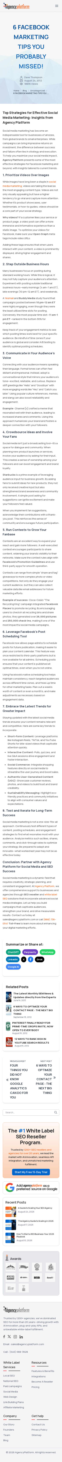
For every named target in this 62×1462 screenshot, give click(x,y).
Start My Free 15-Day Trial (31, 1172)
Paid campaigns (12, 1386)
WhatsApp (47, 952)
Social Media (10, 1391)
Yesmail (9, 298)
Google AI (13, 966)
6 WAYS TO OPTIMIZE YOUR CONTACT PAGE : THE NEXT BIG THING (33, 1010)
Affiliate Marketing (13, 1407)
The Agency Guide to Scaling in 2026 (36, 1221)
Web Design (10, 1396)
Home (16, 90)
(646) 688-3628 (18, 1352)
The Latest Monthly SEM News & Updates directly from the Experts (34, 995)
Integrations (39, 1376)
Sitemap (36, 1435)
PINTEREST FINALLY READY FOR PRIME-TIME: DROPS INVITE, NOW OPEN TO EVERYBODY (32, 1026)
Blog (25, 90)
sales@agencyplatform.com (27, 1344)
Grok (39, 959)
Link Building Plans (13, 1402)
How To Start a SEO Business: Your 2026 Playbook (35, 1235)
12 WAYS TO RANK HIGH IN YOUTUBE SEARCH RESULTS (32, 1040)
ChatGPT (13, 952)
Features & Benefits (43, 1371)
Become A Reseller (42, 1381)
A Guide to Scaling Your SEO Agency (35, 1208)
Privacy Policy (39, 1429)
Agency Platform (44, 886)
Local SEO (9, 1375)
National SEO (10, 1381)
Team (6, 1435)
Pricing (35, 1387)
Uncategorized (37, 90)
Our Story (8, 1424)
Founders (8, 1429)
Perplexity (30, 952)
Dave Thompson (33, 77)
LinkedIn (13, 959)
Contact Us (38, 1424)
